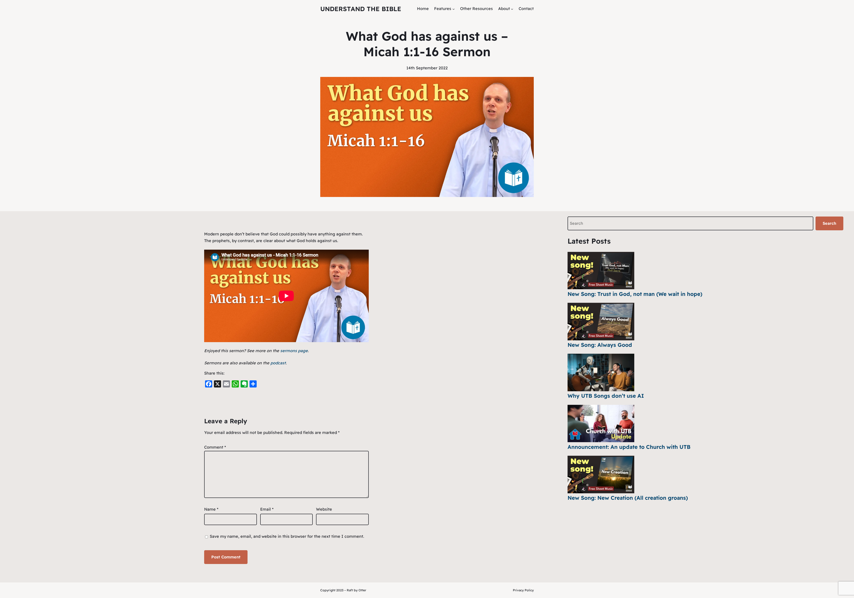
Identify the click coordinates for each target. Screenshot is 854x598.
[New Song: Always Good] (601, 321)
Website (324, 509)
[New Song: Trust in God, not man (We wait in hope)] (601, 270)
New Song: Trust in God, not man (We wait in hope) (635, 294)
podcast (278, 362)
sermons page (294, 350)
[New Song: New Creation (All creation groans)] (601, 474)
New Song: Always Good (600, 344)
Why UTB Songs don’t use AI (606, 395)
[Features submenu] (453, 9)
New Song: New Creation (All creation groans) (628, 497)
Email (267, 509)
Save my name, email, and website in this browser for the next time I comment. (287, 536)
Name (211, 509)
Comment (215, 447)
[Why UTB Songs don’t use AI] (601, 372)
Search (829, 223)
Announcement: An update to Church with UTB (629, 446)
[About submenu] (512, 9)
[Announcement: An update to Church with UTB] (601, 423)
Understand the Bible (360, 9)
